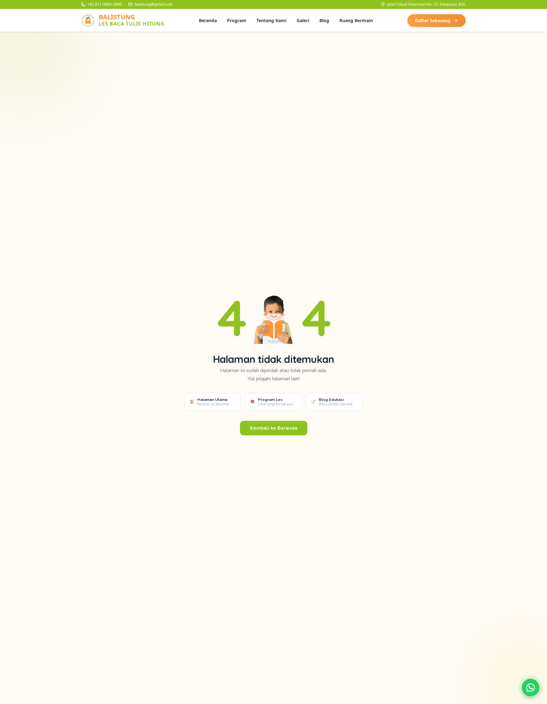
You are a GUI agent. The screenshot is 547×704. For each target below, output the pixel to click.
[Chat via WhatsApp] (530, 687)
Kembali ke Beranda (273, 428)
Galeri (303, 20)
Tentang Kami (271, 20)
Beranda (208, 20)
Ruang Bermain (356, 20)
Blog (324, 20)
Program (236, 20)
